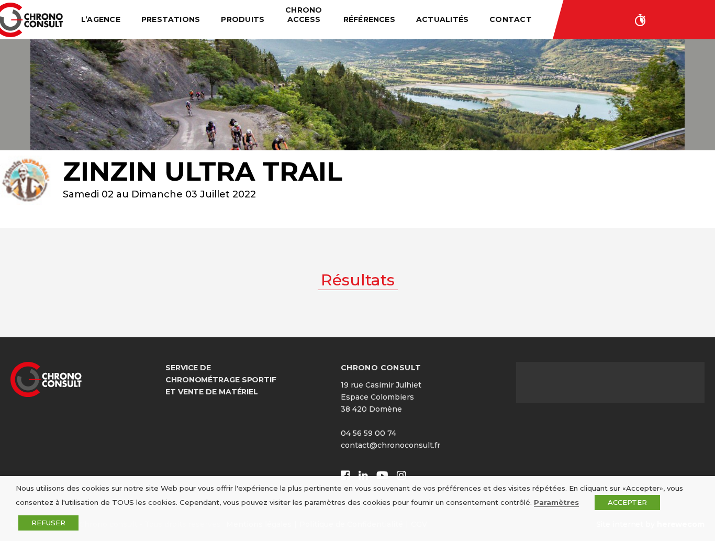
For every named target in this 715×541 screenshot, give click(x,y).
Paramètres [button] (556, 502)
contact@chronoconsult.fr (390, 445)
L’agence (100, 19)
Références (369, 19)
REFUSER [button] (48, 522)
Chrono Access (303, 14)
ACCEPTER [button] (627, 502)
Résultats (358, 280)
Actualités (442, 19)
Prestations (170, 19)
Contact (510, 19)
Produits (242, 19)
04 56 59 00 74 (368, 433)
